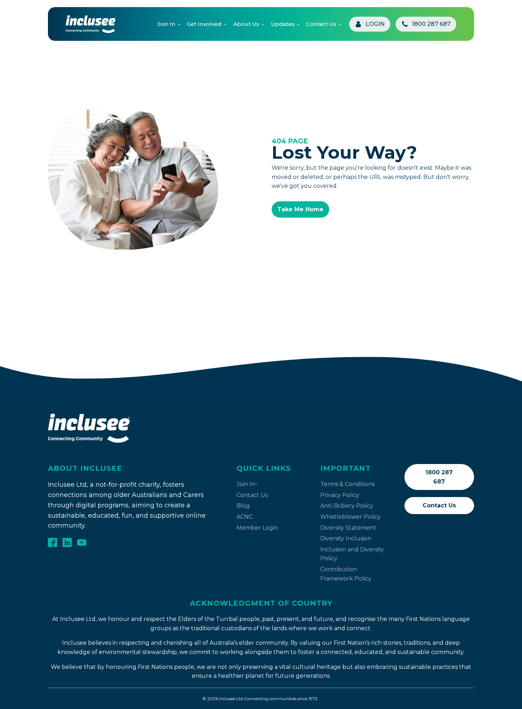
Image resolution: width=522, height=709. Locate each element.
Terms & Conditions (347, 484)
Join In (166, 24)
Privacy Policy (339, 495)
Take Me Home (300, 209)
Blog (243, 505)
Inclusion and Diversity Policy (352, 554)
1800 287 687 (439, 477)
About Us (246, 24)
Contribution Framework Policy (345, 574)
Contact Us (321, 24)
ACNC (244, 516)
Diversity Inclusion (345, 538)
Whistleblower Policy (350, 516)
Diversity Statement (348, 527)
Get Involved (204, 24)
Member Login (257, 527)
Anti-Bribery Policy (346, 505)
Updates (283, 24)
